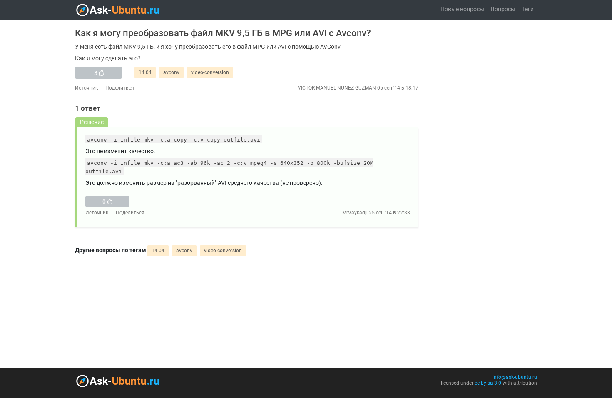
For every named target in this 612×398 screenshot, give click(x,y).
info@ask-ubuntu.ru (515, 377)
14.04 (145, 72)
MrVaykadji (355, 213)
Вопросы (503, 9)
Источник (86, 88)
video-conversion (210, 72)
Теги (528, 9)
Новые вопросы (462, 9)
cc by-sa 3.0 (488, 383)
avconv (171, 72)
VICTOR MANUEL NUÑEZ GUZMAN (337, 88)
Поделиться (119, 88)
